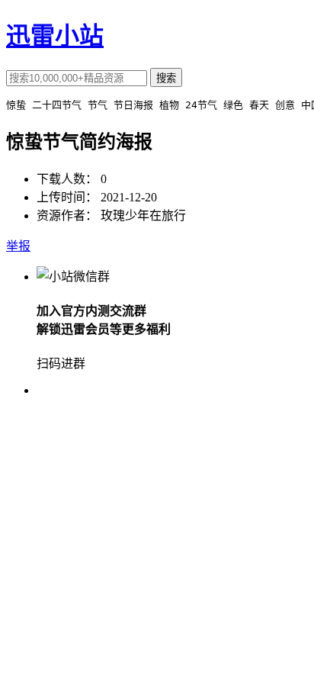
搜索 (166, 78)
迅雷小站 (55, 36)
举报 (18, 246)
